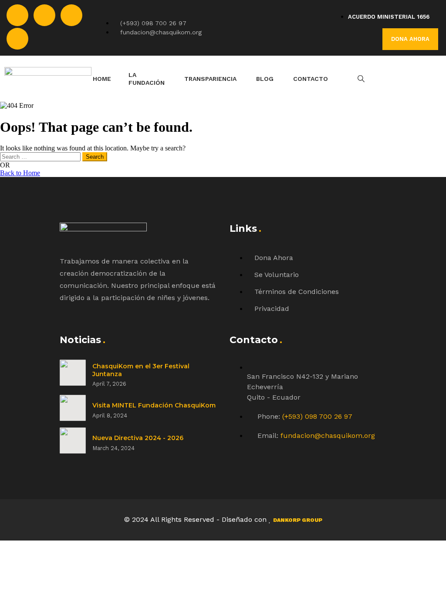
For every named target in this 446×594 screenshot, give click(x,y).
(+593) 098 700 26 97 (317, 416)
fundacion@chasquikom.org (327, 435)
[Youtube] (17, 39)
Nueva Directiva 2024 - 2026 (137, 438)
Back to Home (20, 173)
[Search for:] (41, 156)
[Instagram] (71, 15)
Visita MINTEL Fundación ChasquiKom (154, 405)
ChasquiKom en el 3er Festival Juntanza (140, 370)
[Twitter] (44, 15)
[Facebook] (17, 15)
